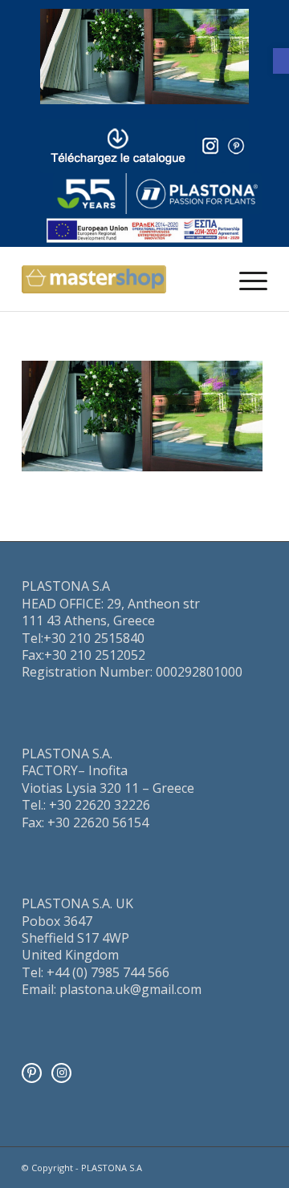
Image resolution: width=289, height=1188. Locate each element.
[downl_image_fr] (117, 146)
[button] (281, 61)
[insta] (210, 146)
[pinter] (236, 146)
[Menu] (245, 279)
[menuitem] (245, 279)
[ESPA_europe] (144, 231)
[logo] (157, 193)
